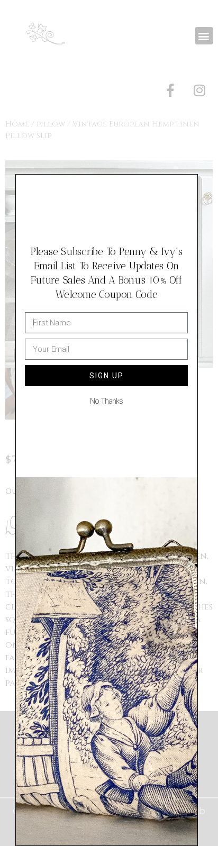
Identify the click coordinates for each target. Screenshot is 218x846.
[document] (109, 423)
